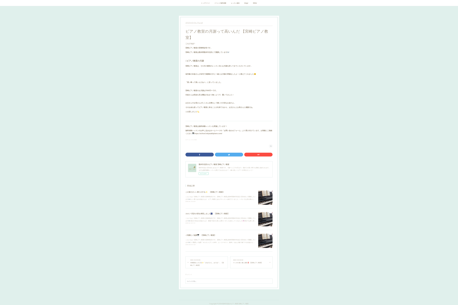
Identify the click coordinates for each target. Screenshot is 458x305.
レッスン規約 (235, 3)
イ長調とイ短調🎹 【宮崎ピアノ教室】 (200, 235)
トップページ (205, 3)
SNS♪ (255, 3)
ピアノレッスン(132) (191, 140)
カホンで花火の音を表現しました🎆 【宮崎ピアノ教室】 (207, 213)
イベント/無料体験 (220, 3)
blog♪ (246, 3)
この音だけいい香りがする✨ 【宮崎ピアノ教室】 (204, 192)
